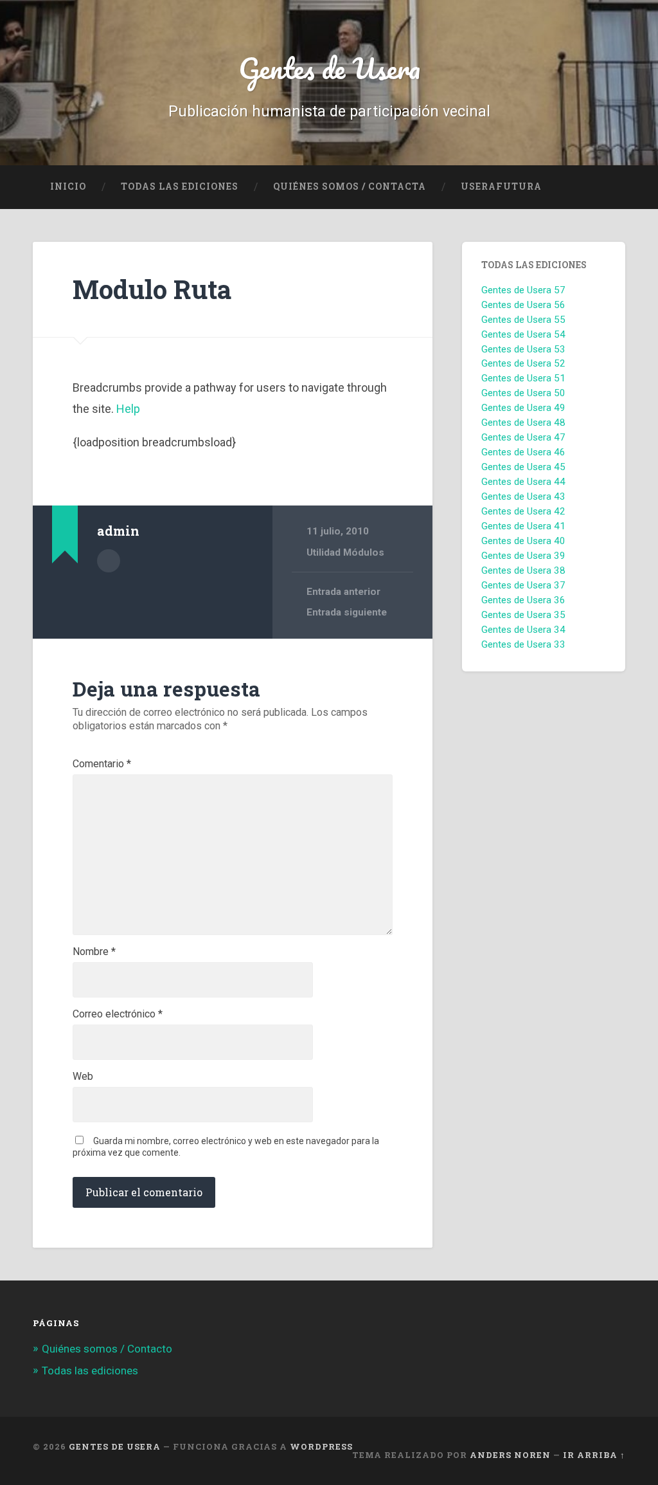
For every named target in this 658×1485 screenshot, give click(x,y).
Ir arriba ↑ (594, 1455)
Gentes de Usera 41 (523, 526)
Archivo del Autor (108, 560)
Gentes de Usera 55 (523, 319)
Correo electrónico (118, 1014)
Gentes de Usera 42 (523, 511)
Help (128, 408)
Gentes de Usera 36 (523, 600)
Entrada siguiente (347, 612)
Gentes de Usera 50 (523, 393)
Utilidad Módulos (345, 552)
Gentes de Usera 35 (523, 615)
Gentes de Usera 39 (523, 555)
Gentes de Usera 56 (523, 305)
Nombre (94, 952)
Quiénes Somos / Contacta (349, 186)
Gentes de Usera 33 (523, 644)
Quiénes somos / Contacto (107, 1348)
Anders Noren (510, 1455)
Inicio (68, 186)
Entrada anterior (343, 591)
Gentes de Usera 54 (523, 334)
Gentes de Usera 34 (523, 629)
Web (83, 1076)
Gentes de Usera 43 (523, 496)
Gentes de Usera (329, 68)
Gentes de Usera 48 (523, 422)
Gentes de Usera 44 (523, 481)
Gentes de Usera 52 (523, 363)
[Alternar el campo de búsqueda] (603, 187)
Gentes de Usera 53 (523, 349)
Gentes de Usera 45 (523, 467)
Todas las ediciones (179, 186)
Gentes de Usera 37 (523, 585)
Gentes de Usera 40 (523, 541)
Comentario (102, 764)
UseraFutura (501, 186)
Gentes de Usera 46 (523, 452)
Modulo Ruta (152, 289)
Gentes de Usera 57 (523, 290)
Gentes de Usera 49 (523, 408)
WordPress (321, 1446)
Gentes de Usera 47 (523, 437)
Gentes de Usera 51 (523, 378)
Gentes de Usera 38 (523, 570)
